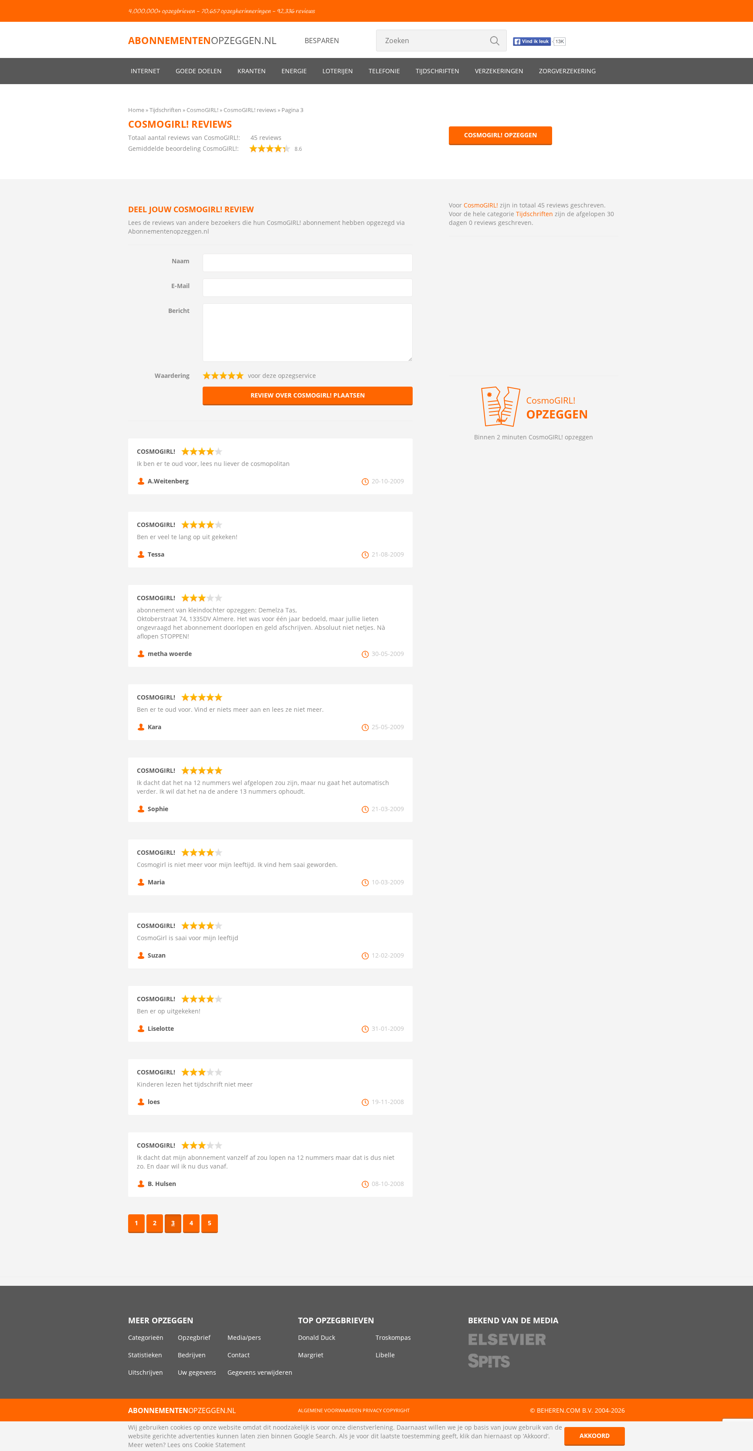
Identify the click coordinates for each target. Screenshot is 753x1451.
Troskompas (393, 1337)
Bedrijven (192, 1355)
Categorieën (145, 1337)
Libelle (385, 1355)
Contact (238, 1355)
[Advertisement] (533, 306)
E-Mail (180, 286)
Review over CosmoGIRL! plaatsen (308, 395)
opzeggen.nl (202, 40)
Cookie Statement (219, 1445)
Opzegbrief (194, 1337)
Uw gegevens (197, 1372)
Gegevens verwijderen (259, 1372)
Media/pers (244, 1337)
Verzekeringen (499, 71)
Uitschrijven (145, 1372)
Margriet (310, 1355)
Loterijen (337, 71)
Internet (145, 71)
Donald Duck (316, 1337)
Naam (181, 261)
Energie (294, 71)
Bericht (179, 310)
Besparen (322, 40)
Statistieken (145, 1355)
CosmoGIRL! (481, 205)
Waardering (172, 375)
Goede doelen (199, 71)
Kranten (251, 71)
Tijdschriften (437, 71)
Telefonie (384, 71)
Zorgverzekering (567, 71)
